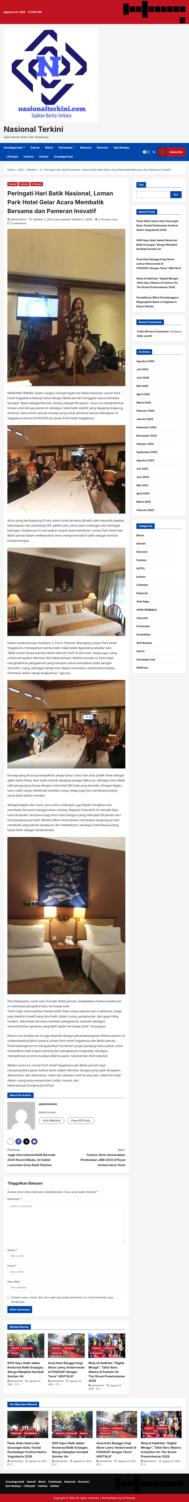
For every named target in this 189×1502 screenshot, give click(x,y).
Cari (141, 184)
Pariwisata (65, 147)
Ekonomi (102, 147)
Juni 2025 (142, 477)
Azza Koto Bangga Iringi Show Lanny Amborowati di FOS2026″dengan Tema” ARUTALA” (159, 264)
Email (11, 1265)
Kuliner (44, 156)
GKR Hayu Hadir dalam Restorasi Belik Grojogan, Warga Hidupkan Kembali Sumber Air (157, 245)
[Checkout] (145, 15)
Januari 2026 (144, 419)
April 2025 (143, 493)
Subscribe (176, 151)
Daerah (35, 147)
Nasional (85, 147)
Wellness (142, 667)
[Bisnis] (138, 9)
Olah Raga (142, 601)
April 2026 (143, 394)
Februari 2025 (145, 510)
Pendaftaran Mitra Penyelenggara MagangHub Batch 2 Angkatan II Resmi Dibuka (157, 302)
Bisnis (49, 147)
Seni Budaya (121, 147)
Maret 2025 (143, 501)
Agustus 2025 (145, 460)
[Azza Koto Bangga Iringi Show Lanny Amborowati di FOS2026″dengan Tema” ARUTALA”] (116, 1424)
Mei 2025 (142, 485)
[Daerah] (132, 9)
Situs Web (13, 1281)
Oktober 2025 (145, 443)
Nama (12, 1250)
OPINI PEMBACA (146, 609)
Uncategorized (13, 147)
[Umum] (145, 9)
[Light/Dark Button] (146, 152)
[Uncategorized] (126, 6)
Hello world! (144, 335)
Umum (15, 1353)
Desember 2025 (146, 427)
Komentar (14, 1199)
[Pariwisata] (145, 3)
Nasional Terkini (33, 129)
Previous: (31, 1157)
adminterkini (19, 219)
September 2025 (146, 452)
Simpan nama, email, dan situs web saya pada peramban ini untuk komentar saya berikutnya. (62, 1299)
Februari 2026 (145, 410)
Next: (102, 1157)
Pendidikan (143, 634)
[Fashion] (176, 9)
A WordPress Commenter (153, 331)
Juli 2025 (142, 468)
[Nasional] (151, 9)
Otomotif (142, 618)
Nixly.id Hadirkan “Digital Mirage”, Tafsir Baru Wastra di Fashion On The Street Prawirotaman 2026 (106, 1372)
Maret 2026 (143, 402)
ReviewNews (110, 1498)
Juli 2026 (142, 369)
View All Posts (80, 1120)
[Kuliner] (182, 9)
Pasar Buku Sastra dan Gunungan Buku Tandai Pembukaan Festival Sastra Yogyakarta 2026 (157, 225)
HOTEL (140, 568)
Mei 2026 (142, 385)
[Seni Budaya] (163, 9)
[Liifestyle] (170, 9)
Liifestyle (12, 156)
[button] (154, 152)
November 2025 (146, 435)
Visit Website (52, 1120)
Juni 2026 (142, 377)
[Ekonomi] (157, 9)
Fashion (29, 156)
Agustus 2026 (145, 361)
